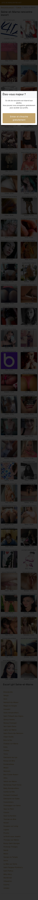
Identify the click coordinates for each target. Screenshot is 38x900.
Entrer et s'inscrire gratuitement (19, 118)
